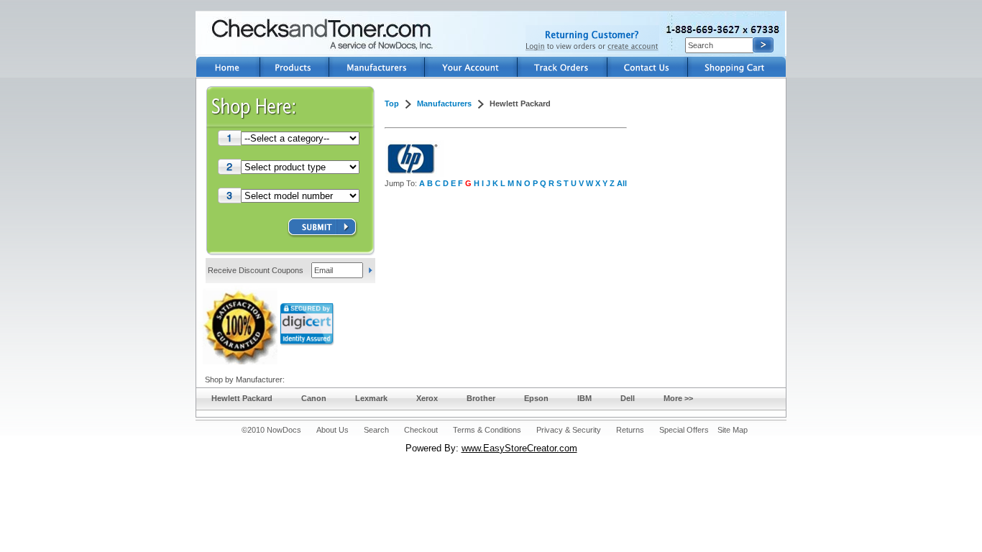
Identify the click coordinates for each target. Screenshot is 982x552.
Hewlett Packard (241, 398)
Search (376, 430)
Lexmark (371, 398)
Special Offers (684, 430)
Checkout (421, 430)
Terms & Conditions (487, 430)
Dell (627, 398)
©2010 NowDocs (271, 430)
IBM (584, 398)
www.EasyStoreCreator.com (519, 448)
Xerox (427, 398)
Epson (536, 398)
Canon (313, 398)
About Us (332, 430)
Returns (630, 430)
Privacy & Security (568, 430)
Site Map (732, 430)
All (622, 183)
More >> (678, 398)
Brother (481, 398)
